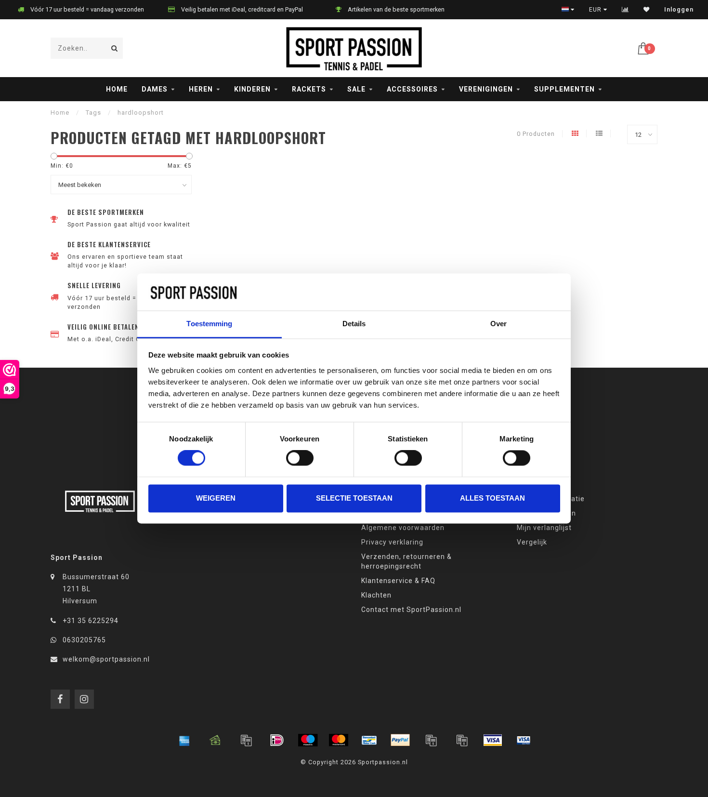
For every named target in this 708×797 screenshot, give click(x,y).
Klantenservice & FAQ (398, 580)
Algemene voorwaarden (403, 527)
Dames (155, 89)
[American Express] (184, 740)
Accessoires (412, 89)
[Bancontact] (369, 740)
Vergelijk (532, 542)
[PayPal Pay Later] (462, 740)
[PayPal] (400, 740)
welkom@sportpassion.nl (106, 659)
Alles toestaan (492, 498)
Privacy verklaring (392, 542)
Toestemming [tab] (209, 323)
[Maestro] (308, 740)
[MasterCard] (339, 740)
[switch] (300, 458)
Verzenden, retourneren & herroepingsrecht (406, 561)
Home (117, 89)
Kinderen (252, 89)
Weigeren (216, 498)
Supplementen (564, 89)
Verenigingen (486, 89)
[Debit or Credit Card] (246, 740)
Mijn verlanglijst (544, 527)
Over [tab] (498, 323)
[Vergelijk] (625, 9)
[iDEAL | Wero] (277, 740)
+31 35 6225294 (90, 620)
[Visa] (493, 740)
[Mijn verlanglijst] (646, 9)
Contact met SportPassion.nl (411, 609)
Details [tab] (354, 323)
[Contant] (215, 740)
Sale (356, 89)
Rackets (309, 89)
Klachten (376, 595)
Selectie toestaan (354, 498)
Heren (201, 89)
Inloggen (679, 9)
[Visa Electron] (523, 740)
